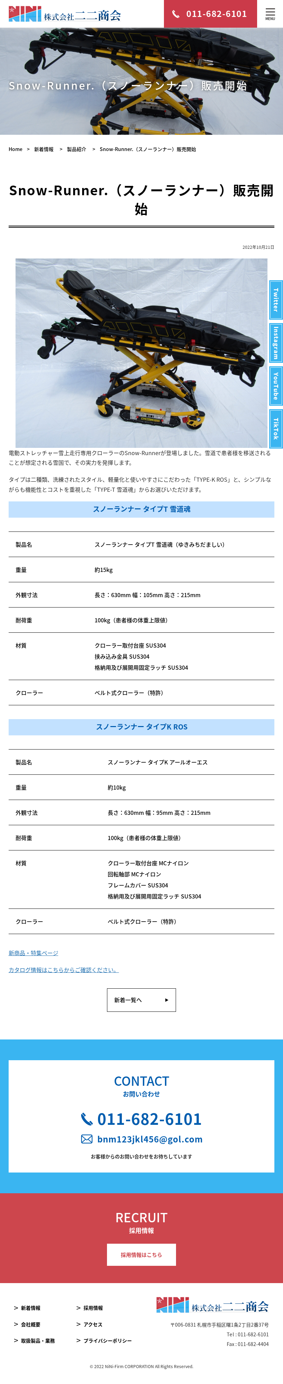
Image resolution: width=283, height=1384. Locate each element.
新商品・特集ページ (33, 953)
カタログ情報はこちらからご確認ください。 (64, 970)
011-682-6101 (149, 1118)
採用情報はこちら (141, 1254)
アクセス (93, 1324)
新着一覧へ (128, 1000)
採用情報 (93, 1307)
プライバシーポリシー (108, 1340)
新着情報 (30, 1307)
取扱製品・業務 (38, 1340)
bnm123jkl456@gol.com (149, 1138)
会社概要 (30, 1324)
